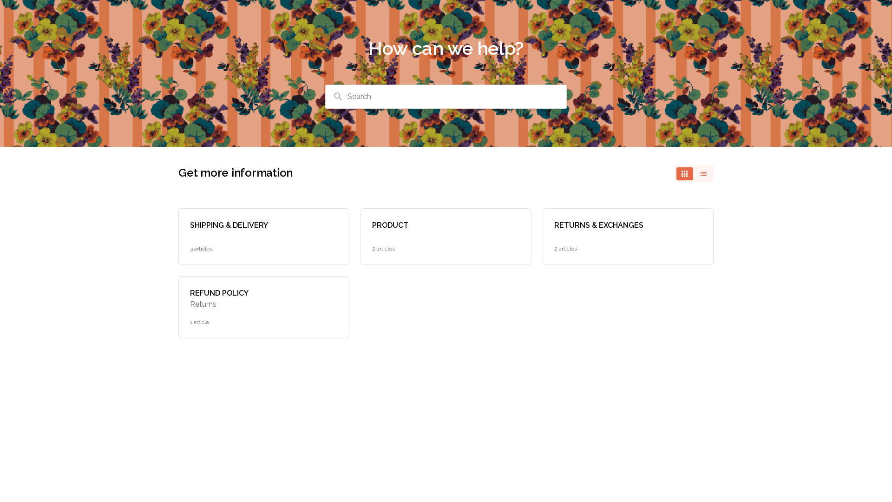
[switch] (694, 173)
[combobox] (446, 97)
